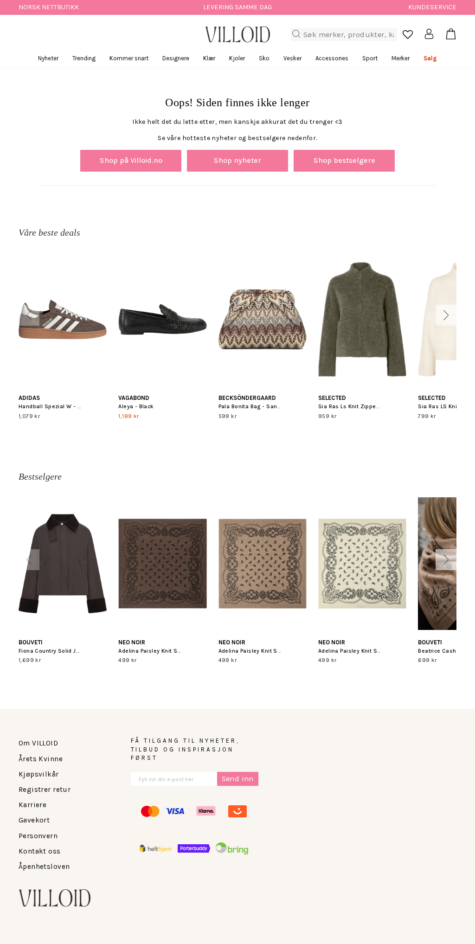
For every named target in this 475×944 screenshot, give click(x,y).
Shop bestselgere (344, 160)
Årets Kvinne (41, 759)
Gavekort (34, 820)
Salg (430, 58)
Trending (84, 58)
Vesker (292, 58)
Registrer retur (45, 789)
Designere (175, 58)
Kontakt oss (40, 851)
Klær (209, 58)
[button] (29, 315)
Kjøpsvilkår (39, 774)
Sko (264, 58)
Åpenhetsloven (44, 866)
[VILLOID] (237, 34)
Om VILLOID (38, 743)
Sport (370, 58)
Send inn (238, 778)
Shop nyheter (237, 160)
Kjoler (237, 58)
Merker (401, 58)
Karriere (32, 805)
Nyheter (48, 58)
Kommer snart (128, 58)
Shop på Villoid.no (131, 160)
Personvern (38, 836)
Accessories (331, 58)
